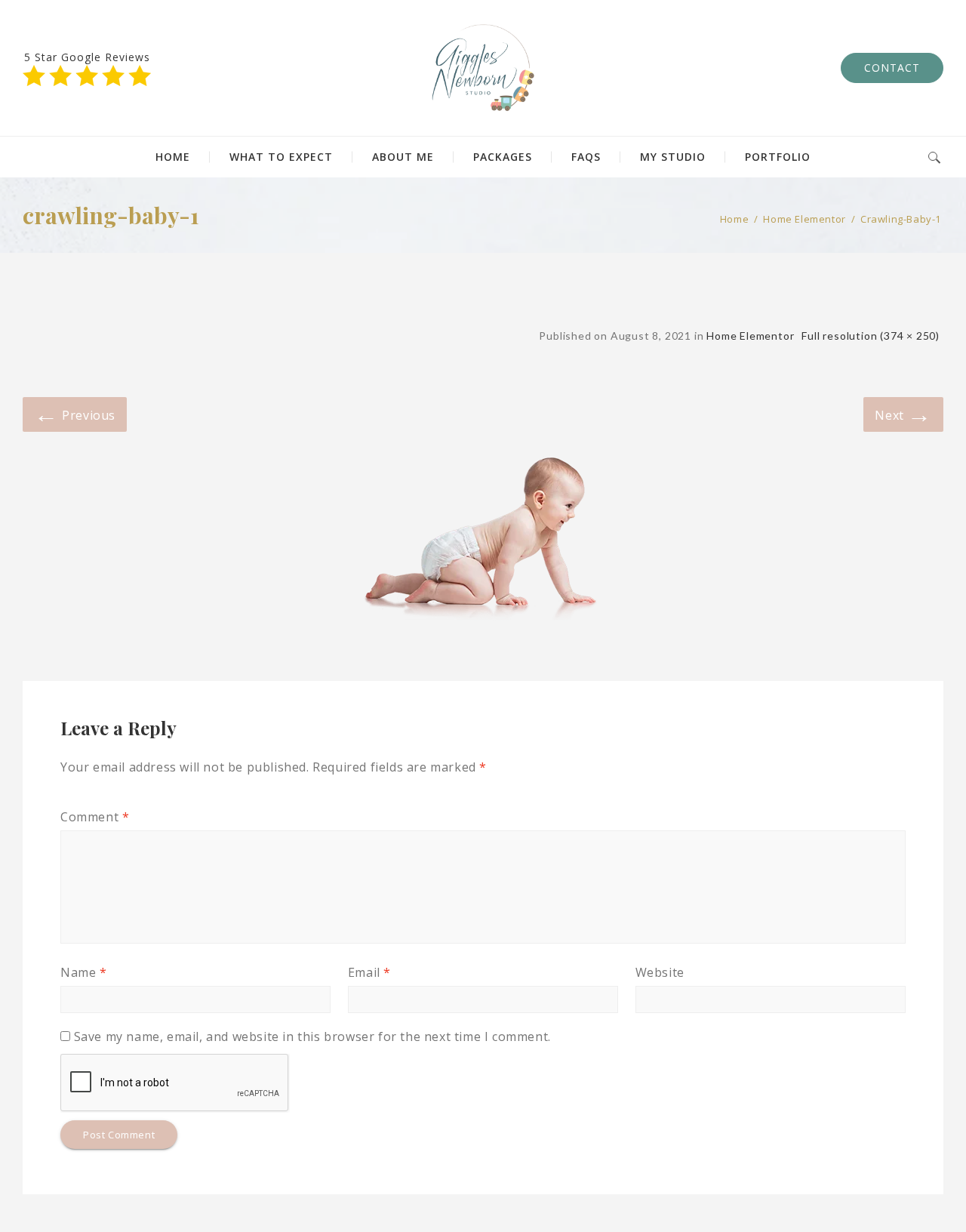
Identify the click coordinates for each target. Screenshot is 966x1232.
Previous (74, 413)
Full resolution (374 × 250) (870, 335)
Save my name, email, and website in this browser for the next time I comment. (312, 1036)
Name (83, 972)
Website (660, 972)
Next (903, 413)
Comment (94, 816)
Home (734, 219)
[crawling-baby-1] (483, 526)
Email (369, 972)
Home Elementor (804, 219)
